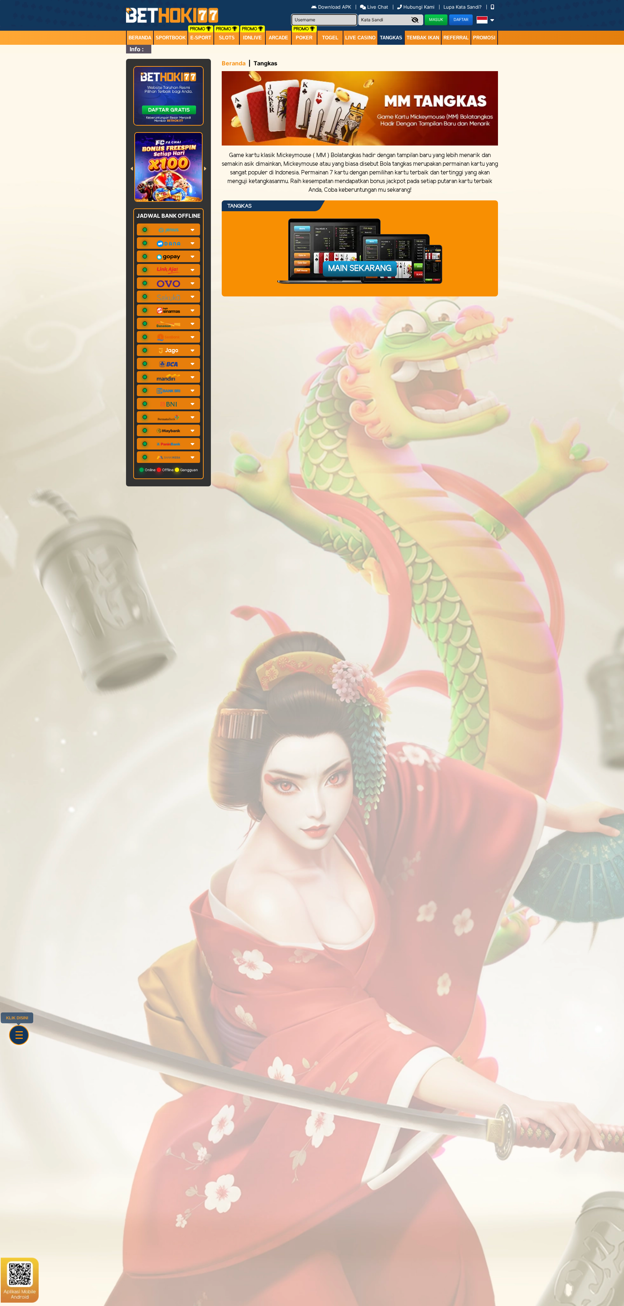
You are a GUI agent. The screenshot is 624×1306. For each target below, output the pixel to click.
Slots (227, 37)
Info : (137, 49)
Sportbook (171, 37)
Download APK (334, 7)
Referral (456, 37)
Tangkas (391, 37)
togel (330, 37)
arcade (278, 37)
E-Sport (200, 37)
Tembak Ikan (423, 37)
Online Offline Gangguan (171, 470)
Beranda (140, 37)
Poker (304, 37)
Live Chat (377, 7)
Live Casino (360, 37)
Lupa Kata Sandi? (463, 7)
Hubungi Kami (419, 7)
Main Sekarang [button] (359, 268)
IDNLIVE (252, 37)
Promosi (484, 37)
